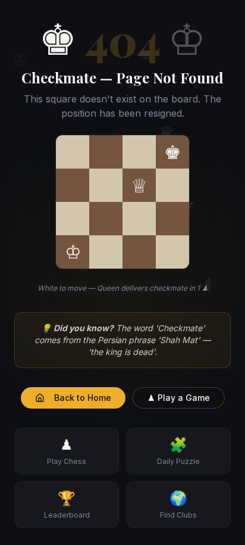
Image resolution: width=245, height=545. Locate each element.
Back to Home (82, 398)
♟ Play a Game (178, 398)
